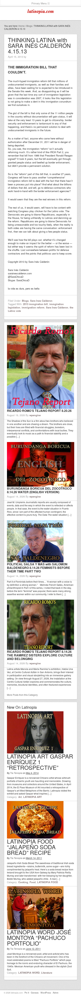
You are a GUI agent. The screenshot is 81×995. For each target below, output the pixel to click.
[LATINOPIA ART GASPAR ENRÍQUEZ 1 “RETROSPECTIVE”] (35, 751)
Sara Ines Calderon (41, 300)
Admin (55, 992)
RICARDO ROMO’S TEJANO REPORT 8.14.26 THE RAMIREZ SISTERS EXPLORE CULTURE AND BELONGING (40, 655)
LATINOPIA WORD (29, 972)
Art (20, 797)
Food (33, 882)
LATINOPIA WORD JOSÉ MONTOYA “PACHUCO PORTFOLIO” (39, 937)
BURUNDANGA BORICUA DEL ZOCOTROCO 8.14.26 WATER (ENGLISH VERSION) (39, 490)
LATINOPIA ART (32, 797)
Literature (46, 972)
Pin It (26, 992)
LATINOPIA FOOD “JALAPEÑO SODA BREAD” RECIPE (31, 847)
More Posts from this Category (22, 694)
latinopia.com (40, 11)
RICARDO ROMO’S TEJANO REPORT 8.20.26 (39, 410)
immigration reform (33, 307)
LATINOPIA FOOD (47, 882)
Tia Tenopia (16, 772)
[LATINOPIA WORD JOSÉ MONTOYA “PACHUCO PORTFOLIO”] (35, 927)
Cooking (23, 882)
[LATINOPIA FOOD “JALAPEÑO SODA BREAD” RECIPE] (35, 836)
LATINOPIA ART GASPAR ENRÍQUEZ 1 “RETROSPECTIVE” (40, 761)
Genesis (35, 992)
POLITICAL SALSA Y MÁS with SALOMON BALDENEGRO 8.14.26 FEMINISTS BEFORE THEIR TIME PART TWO (38, 567)
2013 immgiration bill (35, 304)
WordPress (45, 992)
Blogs (25, 300)
